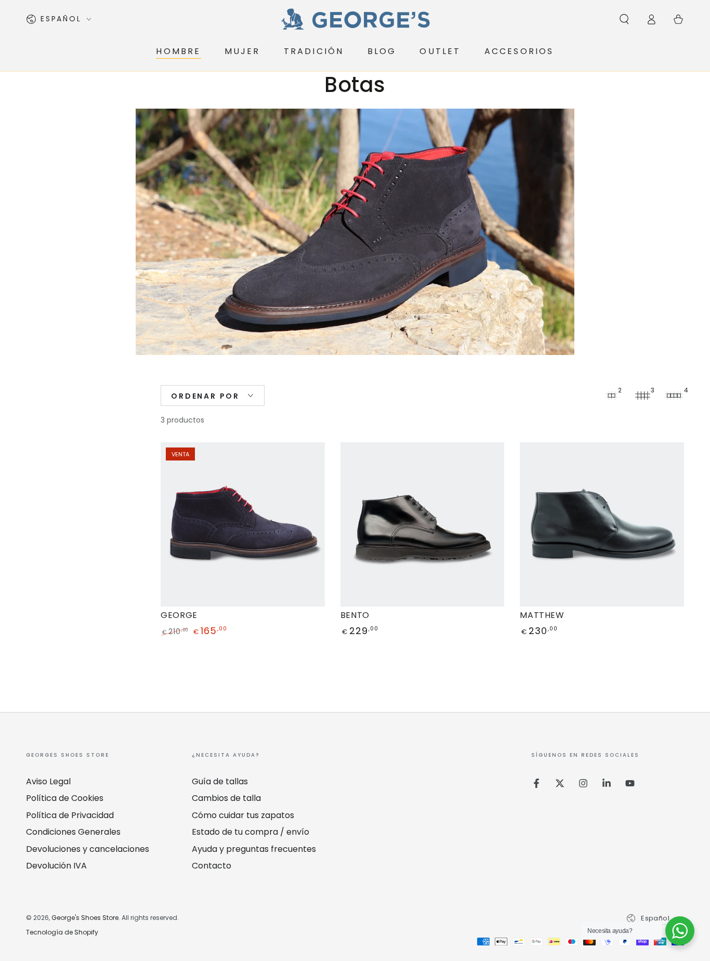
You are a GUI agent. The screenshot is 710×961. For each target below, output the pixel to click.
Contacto (211, 866)
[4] (673, 395)
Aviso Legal (48, 781)
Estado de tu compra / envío (250, 832)
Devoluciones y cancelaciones (87, 849)
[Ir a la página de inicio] (355, 19)
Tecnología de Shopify (62, 932)
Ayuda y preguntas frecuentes (254, 849)
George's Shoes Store (85, 917)
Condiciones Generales (73, 832)
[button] (624, 19)
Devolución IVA (56, 866)
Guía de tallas (220, 781)
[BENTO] (422, 524)
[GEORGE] (243, 524)
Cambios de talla (226, 798)
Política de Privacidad (70, 815)
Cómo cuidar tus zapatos (243, 815)
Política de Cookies (64, 798)
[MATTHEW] (602, 524)
